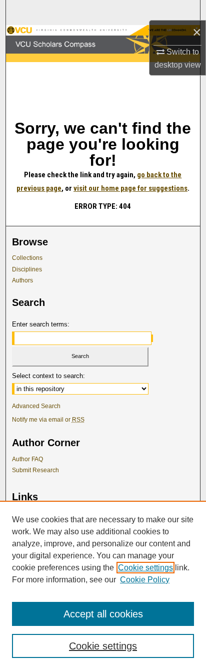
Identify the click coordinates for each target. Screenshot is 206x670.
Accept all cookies (103, 613)
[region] (103, 585)
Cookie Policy (145, 579)
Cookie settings (145, 567)
